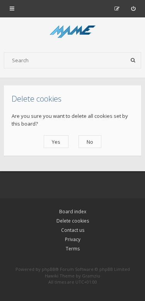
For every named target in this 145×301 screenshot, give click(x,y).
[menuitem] (133, 8)
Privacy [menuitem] (72, 239)
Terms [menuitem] (73, 248)
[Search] (133, 60)
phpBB (48, 269)
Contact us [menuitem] (72, 230)
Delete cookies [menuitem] (72, 221)
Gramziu (91, 276)
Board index (72, 211)
